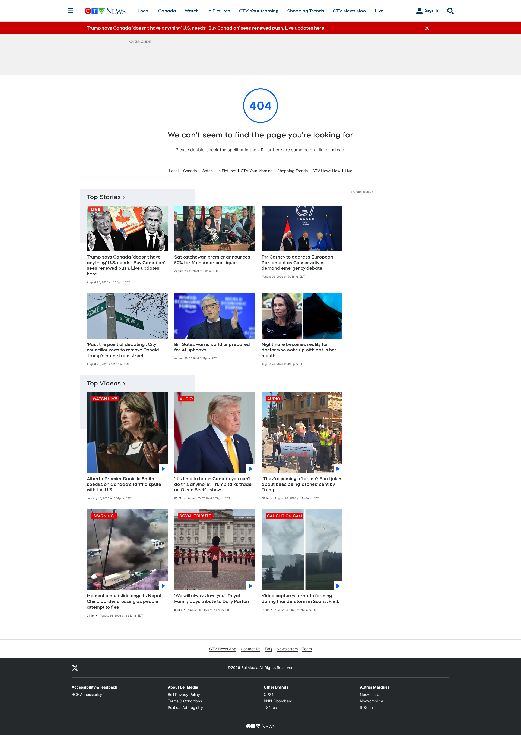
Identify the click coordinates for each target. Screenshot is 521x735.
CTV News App (222, 648)
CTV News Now (349, 11)
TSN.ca (270, 707)
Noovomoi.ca (371, 701)
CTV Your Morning (258, 11)
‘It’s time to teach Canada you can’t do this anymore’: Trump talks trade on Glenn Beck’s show (213, 484)
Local (144, 11)
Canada (167, 11)
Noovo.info (369, 694)
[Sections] (70, 10)
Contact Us (250, 648)
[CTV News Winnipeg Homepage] (105, 11)
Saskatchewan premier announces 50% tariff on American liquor (212, 260)
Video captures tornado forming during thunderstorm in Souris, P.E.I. (300, 598)
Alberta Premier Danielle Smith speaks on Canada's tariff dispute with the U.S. (124, 484)
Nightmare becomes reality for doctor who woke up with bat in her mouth (299, 350)
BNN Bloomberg (278, 701)
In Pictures (218, 11)
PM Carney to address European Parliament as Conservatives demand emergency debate (297, 263)
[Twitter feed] (75, 667)
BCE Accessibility (87, 694)
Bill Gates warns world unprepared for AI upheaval (212, 347)
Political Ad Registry (185, 707)
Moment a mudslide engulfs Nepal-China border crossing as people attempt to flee (125, 601)
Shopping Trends (305, 11)
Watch (192, 11)
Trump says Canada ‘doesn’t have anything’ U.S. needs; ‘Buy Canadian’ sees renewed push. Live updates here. (126, 266)
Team (307, 648)
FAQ (268, 648)
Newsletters (287, 648)
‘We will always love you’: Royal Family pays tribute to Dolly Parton (211, 598)
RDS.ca (366, 707)
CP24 (269, 694)
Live (379, 11)
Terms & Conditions (185, 701)
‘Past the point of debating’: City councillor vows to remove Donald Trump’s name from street (123, 350)
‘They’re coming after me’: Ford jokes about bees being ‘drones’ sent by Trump (302, 484)
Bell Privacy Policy (184, 694)
